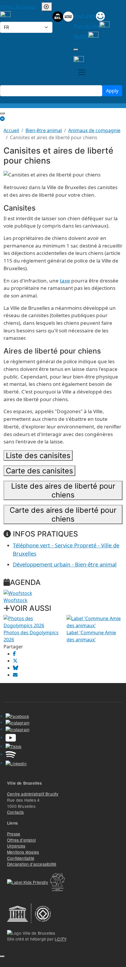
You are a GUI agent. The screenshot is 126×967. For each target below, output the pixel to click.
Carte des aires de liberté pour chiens (63, 514)
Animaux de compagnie (94, 130)
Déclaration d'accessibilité (31, 864)
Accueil (11, 130)
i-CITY (60, 939)
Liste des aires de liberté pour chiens (63, 490)
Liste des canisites (38, 455)
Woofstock (16, 600)
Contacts (15, 812)
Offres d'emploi (21, 840)
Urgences (16, 846)
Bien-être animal (43, 130)
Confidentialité (20, 858)
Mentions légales (23, 852)
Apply (112, 91)
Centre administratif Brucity (33, 794)
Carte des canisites (39, 470)
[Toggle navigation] (82, 72)
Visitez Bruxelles (18, 7)
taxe (65, 280)
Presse (13, 834)
